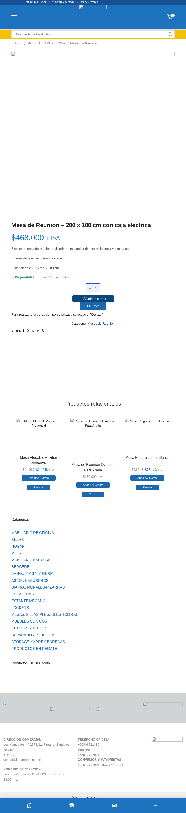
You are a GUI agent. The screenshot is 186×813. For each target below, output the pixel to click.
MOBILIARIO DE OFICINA (46, 43)
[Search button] (170, 34)
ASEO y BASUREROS (30, 580)
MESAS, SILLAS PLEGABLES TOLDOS (44, 614)
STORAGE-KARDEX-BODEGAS (38, 642)
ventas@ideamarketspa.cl (22, 759)
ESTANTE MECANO (28, 601)
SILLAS (17, 540)
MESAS (17, 553)
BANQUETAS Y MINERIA (32, 573)
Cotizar (93, 306)
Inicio (18, 43)
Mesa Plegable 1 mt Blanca (147, 457)
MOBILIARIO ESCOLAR (31, 560)
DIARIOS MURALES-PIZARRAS (38, 587)
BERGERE (20, 567)
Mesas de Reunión (83, 43)
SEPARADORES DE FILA (32, 635)
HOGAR (18, 546)
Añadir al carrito (94, 298)
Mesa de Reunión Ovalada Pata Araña (93, 467)
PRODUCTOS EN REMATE (34, 649)
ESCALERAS (22, 594)
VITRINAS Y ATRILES (29, 628)
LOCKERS (20, 608)
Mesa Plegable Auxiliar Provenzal (38, 460)
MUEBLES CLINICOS (29, 621)
